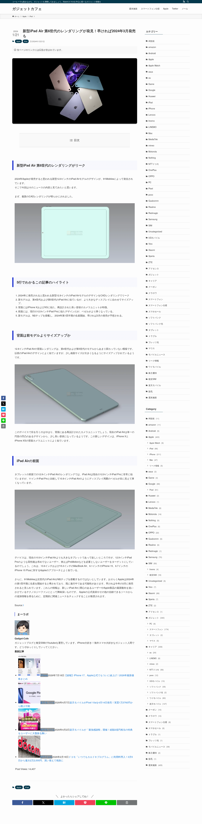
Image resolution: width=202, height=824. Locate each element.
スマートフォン (155, 299)
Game (151, 83)
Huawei (151, 96)
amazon (152, 47)
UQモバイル (154, 237)
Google (151, 90)
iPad (25, 41)
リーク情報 (153, 360)
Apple (18, 41)
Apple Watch (154, 65)
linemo (151, 120)
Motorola (152, 151)
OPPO (151, 176)
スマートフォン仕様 (157, 305)
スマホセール (154, 311)
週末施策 (152, 397)
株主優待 (152, 372)
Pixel (150, 188)
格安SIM (152, 378)
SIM (150, 225)
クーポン (152, 286)
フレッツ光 (153, 342)
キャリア (152, 280)
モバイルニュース (156, 354)
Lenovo (151, 114)
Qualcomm (153, 200)
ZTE (150, 262)
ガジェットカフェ (27, 8)
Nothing (152, 157)
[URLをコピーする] (127, 802)
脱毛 (150, 391)
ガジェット (153, 274)
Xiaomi (151, 249)
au (149, 77)
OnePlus (152, 169)
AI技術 (151, 40)
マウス (151, 348)
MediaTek (153, 139)
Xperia (151, 256)
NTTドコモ (46, 757)
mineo (151, 145)
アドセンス (153, 268)
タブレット (153, 329)
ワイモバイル (154, 366)
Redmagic (153, 213)
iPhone (44, 675)
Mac (150, 133)
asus (150, 71)
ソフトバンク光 (155, 323)
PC (149, 182)
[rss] (184, 1)
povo (150, 194)
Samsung (152, 219)
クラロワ (152, 292)
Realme (152, 206)
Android (152, 53)
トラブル (152, 335)
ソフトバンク (154, 317)
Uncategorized (155, 231)
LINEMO (152, 126)
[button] (22, 802)
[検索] (188, 1)
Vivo (150, 243)
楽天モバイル (47, 702)
